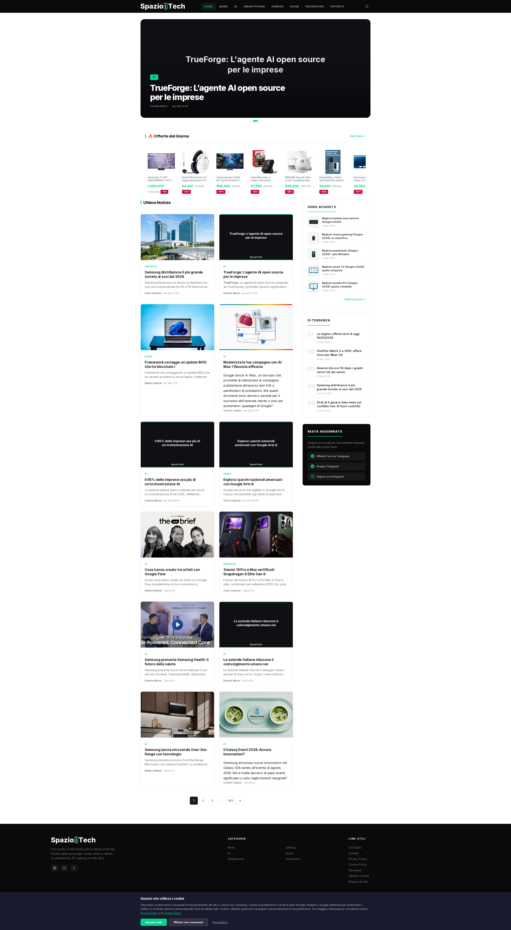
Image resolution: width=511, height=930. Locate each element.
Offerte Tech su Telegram (332, 456)
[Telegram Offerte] (54, 868)
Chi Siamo (355, 847)
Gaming (277, 6)
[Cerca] (366, 6)
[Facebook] (73, 868)
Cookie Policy (172, 913)
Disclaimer (355, 870)
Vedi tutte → (358, 136)
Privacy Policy (149, 913)
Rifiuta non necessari (188, 922)
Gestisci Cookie (359, 876)
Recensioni (315, 6)
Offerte (337, 6)
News (223, 6)
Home (208, 6)
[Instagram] (64, 868)
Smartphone (254, 6)
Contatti (353, 853)
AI (235, 6)
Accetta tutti (153, 922)
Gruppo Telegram (327, 466)
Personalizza (219, 922)
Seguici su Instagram (330, 476)
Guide (294, 6)
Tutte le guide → (354, 299)
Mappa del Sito (358, 881)
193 (230, 800)
